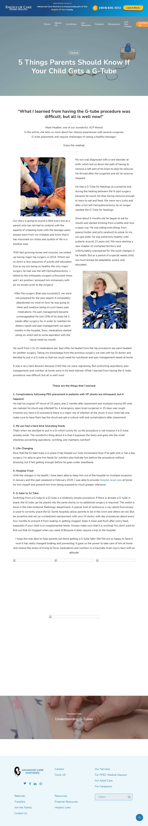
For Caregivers (103, 786)
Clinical (74, 53)
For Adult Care (104, 780)
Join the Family (23, 807)
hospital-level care (111, 480)
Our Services (102, 769)
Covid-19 (60, 775)
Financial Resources (66, 801)
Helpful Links (63, 807)
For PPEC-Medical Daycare (111, 775)
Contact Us (20, 813)
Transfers (19, 801)
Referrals (19, 796)
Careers (59, 769)
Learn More (133, 8)
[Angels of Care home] (18, 8)
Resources (61, 796)
